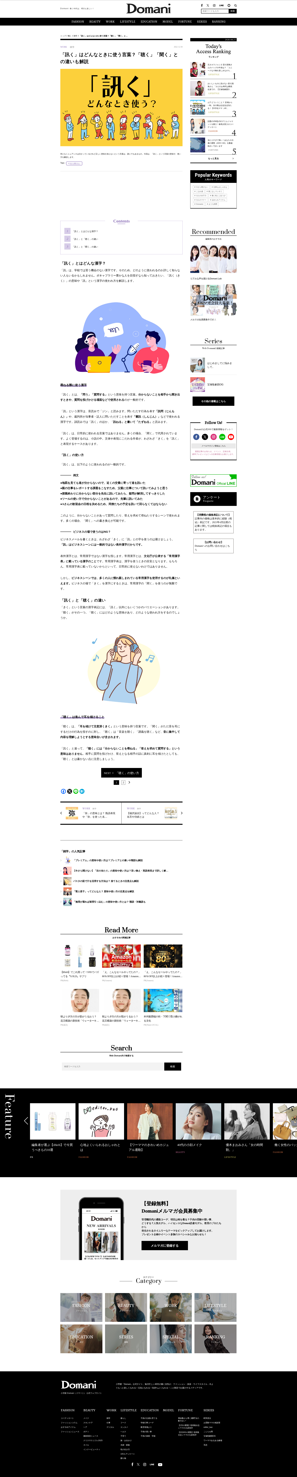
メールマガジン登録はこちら (214, 446)
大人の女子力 (201, 195)
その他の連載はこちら (213, 401)
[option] (52, 1128)
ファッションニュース (70, 1432)
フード (123, 1423)
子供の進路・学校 (148, 1436)
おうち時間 (212, 204)
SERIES (202, 22)
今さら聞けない (74, 163)
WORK (110, 22)
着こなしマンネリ (215, 191)
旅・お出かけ (126, 1440)
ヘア (85, 1427)
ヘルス (123, 1432)
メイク (86, 1418)
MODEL (168, 22)
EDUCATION (149, 22)
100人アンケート (128, 1454)
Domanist (199, 204)
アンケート (212, 497)
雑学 (75, 36)
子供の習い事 (146, 1432)
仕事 (108, 1423)
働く (70, 36)
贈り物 (123, 1458)
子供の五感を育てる (149, 1418)
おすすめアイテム (68, 1427)
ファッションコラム (69, 1423)
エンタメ (124, 1427)
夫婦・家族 (125, 1445)
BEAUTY (95, 22)
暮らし (123, 1418)
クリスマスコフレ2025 (93, 1440)
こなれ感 (199, 191)
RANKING (219, 22)
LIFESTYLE (127, 22)
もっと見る (213, 158)
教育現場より (146, 1427)
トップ (63, 36)
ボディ (86, 1432)
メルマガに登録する (165, 1245)
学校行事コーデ (147, 1423)
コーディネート (67, 1418)
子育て (123, 1436)
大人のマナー (201, 200)
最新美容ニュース (90, 1436)
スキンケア (88, 1423)
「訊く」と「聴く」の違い (85, 239)
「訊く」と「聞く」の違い (85, 247)
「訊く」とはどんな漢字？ (85, 231)
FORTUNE (185, 22)
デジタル (110, 1427)
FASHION (77, 22)
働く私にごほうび (218, 195)
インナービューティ (91, 1449)
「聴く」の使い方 (127, 773)
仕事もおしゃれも (220, 187)
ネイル (86, 1445)
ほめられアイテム (218, 200)
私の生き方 (125, 1449)
